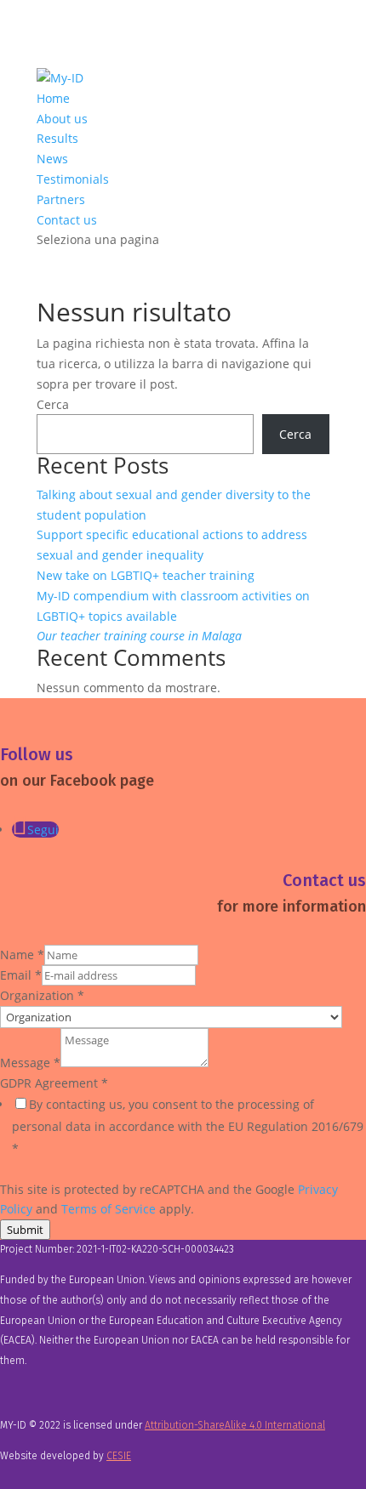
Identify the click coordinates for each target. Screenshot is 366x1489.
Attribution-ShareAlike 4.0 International (235, 1425)
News (52, 159)
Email (21, 975)
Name (22, 954)
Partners (61, 199)
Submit (25, 1229)
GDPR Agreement (54, 1083)
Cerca (53, 404)
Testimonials (73, 179)
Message (30, 1062)
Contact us (67, 220)
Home (53, 98)
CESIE (118, 1456)
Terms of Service (108, 1209)
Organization (42, 995)
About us (62, 119)
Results (57, 138)
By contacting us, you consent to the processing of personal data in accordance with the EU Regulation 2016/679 (187, 1126)
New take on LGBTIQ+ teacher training (145, 575)
